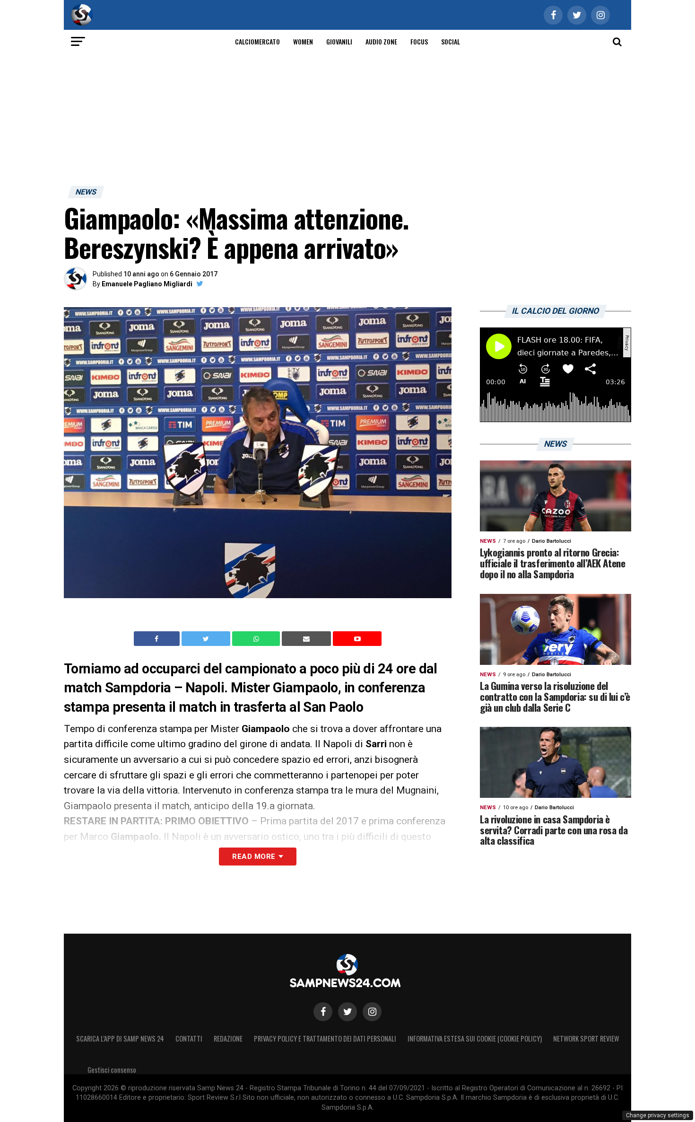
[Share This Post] (257, 638)
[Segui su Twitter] (347, 1011)
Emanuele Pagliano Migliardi (147, 284)
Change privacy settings (657, 1115)
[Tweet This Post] (207, 638)
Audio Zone (381, 41)
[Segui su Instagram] (372, 1011)
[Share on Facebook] (158, 638)
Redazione (228, 1038)
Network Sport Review (586, 1038)
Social (450, 41)
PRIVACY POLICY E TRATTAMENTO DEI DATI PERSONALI (325, 1038)
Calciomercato (257, 41)
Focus (419, 41)
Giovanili (339, 41)
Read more (253, 856)
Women (303, 41)
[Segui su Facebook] (322, 1011)
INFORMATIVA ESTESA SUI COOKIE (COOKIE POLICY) (475, 1038)
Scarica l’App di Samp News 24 (120, 1038)
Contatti (188, 1038)
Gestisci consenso (111, 1070)
